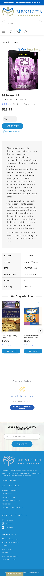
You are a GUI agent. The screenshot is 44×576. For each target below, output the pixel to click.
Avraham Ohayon (18, 99)
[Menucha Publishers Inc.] (22, 12)
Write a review (29, 104)
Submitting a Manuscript (10, 542)
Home (4, 42)
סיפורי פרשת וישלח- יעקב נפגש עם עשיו (31, 336)
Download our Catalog (9, 559)
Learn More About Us (9, 480)
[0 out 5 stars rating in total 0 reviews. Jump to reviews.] (7, 345)
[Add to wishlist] (17, 303)
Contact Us (5, 546)
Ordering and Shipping (9, 556)
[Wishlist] (11, 32)
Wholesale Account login (10, 539)
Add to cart (12, 126)
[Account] (25, 32)
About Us (5, 552)
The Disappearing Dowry (9, 336)
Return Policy (6, 549)
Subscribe (22, 444)
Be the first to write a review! (22, 407)
